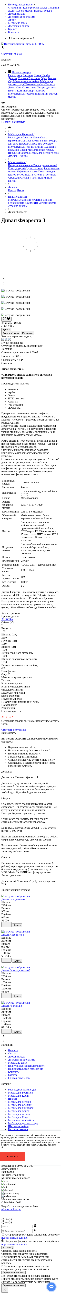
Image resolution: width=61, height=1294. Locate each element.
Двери (11, 87)
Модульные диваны (19, 199)
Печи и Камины (17, 90)
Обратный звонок (11, 53)
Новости (13, 1050)
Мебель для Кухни (18, 1095)
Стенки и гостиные (31, 177)
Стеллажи (14, 177)
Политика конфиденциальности (26, 1065)
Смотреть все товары (13, 729)
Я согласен (12, 1156)
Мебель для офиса (18, 1111)
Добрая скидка (16, 13)
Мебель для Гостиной (20, 1092)
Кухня (37, 75)
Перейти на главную (13, 121)
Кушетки (37, 199)
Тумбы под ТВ (25, 174)
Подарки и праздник (36, 93)
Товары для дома (46, 87)
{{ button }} (8, 1247)
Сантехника (29, 87)
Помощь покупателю (20, 4)
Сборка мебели (24, 10)
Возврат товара (43, 10)
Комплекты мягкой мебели (40, 202)
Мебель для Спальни (20, 1104)
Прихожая (34, 78)
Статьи (12, 1053)
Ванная (52, 78)
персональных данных (14, 1237)
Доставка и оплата (18, 25)
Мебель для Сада (18, 1117)
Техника (50, 84)
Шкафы (46, 75)
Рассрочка (27, 333)
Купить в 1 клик (11, 333)
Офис (44, 78)
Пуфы (20, 190)
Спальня (23, 78)
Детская (12, 78)
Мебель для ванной (19, 1114)
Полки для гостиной (45, 165)
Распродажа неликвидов (22, 1089)
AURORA (7, 619)
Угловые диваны (17, 205)
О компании (15, 7)
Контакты (13, 32)
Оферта (12, 1074)
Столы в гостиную (45, 174)
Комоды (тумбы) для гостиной (25, 168)
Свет (19, 87)
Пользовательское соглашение (25, 1068)
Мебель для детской (19, 1101)
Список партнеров (19, 1078)
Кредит (12, 29)
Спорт (31, 90)
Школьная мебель (34, 84)
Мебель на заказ (17, 22)
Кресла (12, 190)
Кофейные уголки (27, 171)
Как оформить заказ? (35, 7)
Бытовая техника (18, 1129)
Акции (12, 19)
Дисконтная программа (21, 16)
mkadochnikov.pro (11, 1209)
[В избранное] (6, 924)
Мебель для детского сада (44, 152)
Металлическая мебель (26, 81)
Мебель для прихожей (21, 1107)
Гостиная (28, 75)
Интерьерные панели (20, 165)
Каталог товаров (21, 72)
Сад (10, 81)
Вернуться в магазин (13, 1272)
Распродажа (15, 75)
